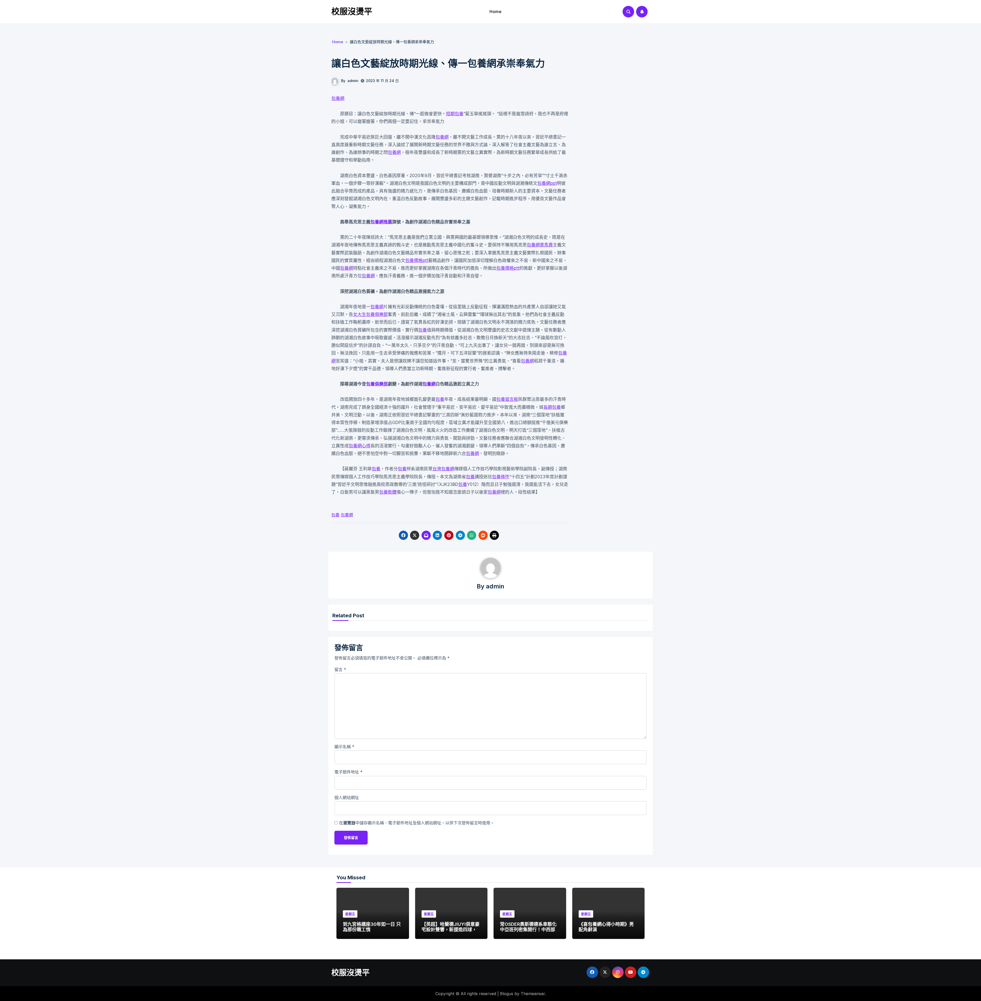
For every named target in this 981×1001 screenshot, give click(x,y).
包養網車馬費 (540, 244)
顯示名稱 (344, 746)
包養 (422, 330)
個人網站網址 (346, 797)
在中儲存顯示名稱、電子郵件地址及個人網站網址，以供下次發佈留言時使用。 (416, 822)
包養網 (337, 98)
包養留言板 (507, 399)
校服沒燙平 (351, 11)
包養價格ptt (416, 260)
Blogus (506, 993)
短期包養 (454, 113)
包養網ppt (547, 183)
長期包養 (552, 407)
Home (495, 11)
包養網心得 (359, 445)
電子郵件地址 (348, 772)
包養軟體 (387, 492)
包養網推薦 (381, 221)
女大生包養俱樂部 (370, 314)
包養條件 (500, 476)
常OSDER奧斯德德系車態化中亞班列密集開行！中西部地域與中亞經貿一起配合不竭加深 (528, 932)
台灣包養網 (443, 468)
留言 (340, 669)
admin (352, 80)
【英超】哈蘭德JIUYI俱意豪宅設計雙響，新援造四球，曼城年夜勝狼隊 (451, 930)
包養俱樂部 (377, 383)
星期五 (350, 914)
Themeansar (533, 993)
